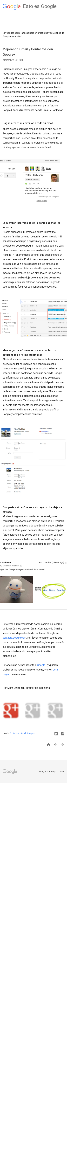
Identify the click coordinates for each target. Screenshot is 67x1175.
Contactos (15, 733)
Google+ (42, 665)
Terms (61, 771)
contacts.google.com (14, 637)
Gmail (23, 733)
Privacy (52, 771)
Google (42, 771)
